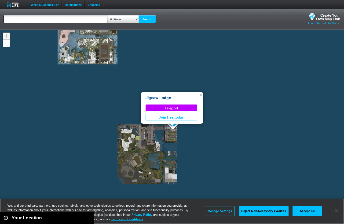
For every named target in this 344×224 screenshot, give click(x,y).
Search (147, 19)
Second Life (15, 4)
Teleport (171, 108)
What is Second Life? (45, 4)
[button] (200, 94)
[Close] (336, 211)
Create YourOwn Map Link (328, 17)
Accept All (307, 211)
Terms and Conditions (127, 219)
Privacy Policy (142, 215)
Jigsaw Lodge (158, 97)
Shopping (94, 4)
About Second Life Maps (323, 23)
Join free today (171, 117)
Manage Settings (220, 211)
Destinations (73, 4)
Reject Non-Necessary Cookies (263, 211)
